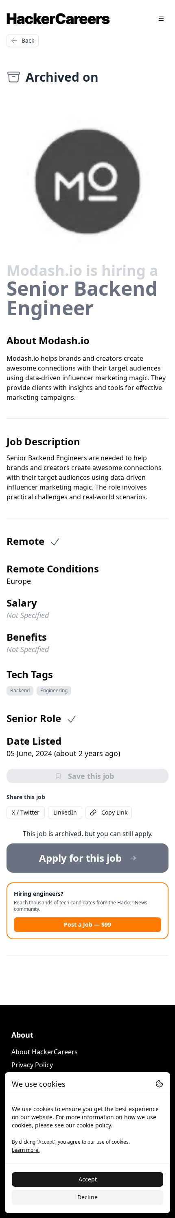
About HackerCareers (44, 1051)
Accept (88, 1179)
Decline (87, 1197)
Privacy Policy (32, 1064)
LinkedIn (65, 812)
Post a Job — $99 (87, 924)
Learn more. (25, 1149)
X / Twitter (25, 812)
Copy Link (114, 812)
